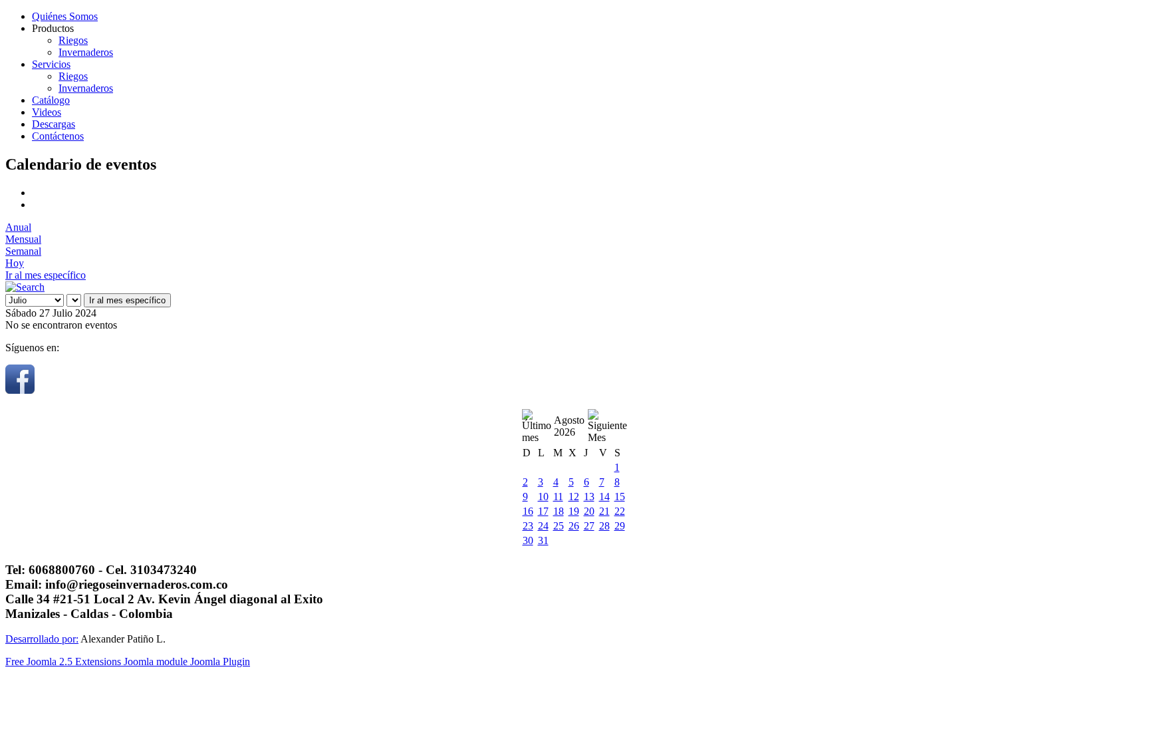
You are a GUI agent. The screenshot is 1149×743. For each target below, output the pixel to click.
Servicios (51, 64)
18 (558, 511)
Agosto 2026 (569, 426)
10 (543, 496)
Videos (46, 112)
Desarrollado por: (41, 639)
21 (604, 511)
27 (589, 525)
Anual (18, 227)
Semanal (23, 251)
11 (558, 496)
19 (574, 511)
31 (543, 540)
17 (543, 511)
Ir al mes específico (45, 275)
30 (528, 540)
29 (619, 525)
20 (589, 511)
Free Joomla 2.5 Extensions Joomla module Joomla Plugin (127, 661)
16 (528, 511)
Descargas (53, 124)
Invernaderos (86, 52)
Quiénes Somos (65, 16)
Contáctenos (58, 136)
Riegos (73, 40)
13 (589, 496)
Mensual (23, 239)
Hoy (14, 263)
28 (604, 525)
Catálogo (51, 100)
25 (558, 525)
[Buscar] (25, 287)
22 (619, 511)
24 (543, 525)
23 (528, 525)
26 (574, 525)
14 (604, 496)
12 (574, 496)
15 (619, 496)
